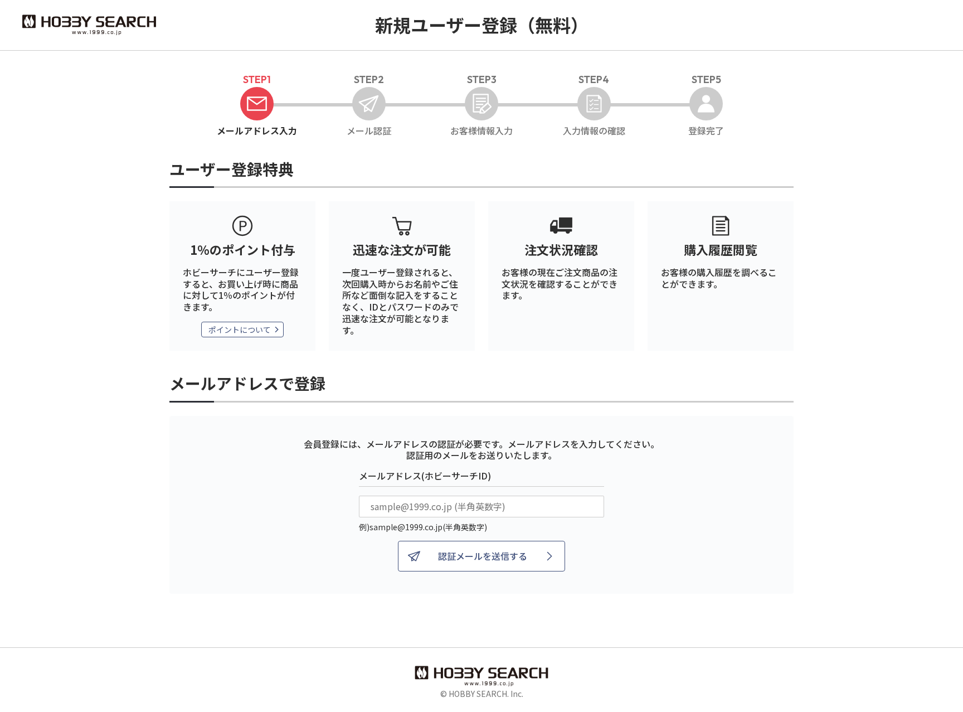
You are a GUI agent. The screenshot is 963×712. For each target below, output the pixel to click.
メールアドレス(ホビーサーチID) (425, 475)
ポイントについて (239, 329)
